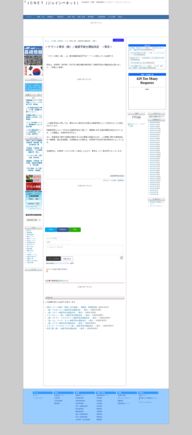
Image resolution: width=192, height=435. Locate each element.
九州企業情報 (58, 401)
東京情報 (99, 406)
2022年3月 (153, 146)
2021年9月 (153, 158)
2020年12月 (153, 176)
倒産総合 (50, 17)
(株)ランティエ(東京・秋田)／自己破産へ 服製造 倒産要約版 (72, 307)
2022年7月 (153, 138)
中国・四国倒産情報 (81, 417)
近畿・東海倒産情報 (81, 414)
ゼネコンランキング (124, 398)
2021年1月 (153, 174)
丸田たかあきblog (32, 260)
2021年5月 (153, 166)
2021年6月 (153, 164)
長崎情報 (99, 417)
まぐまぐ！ (38, 208)
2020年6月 (153, 188)
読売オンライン (31, 240)
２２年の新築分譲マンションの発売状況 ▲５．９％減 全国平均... (34, 132)
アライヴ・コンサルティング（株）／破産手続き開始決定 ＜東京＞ (74, 326)
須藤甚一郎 (30, 258)
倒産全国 (60, 17)
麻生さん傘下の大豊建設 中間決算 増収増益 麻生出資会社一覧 (35, 142)
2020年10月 (153, 180)
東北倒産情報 (79, 403)
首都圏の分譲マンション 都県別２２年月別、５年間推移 (35, 117)
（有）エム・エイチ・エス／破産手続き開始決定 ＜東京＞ (71, 320)
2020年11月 (153, 178)
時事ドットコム (31, 238)
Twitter (51, 229)
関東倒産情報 (79, 411)
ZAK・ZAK (30, 246)
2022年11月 (153, 130)
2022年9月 (153, 134)
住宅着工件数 (122, 395)
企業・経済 (71, 17)
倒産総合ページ (80, 395)
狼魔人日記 (30, 250)
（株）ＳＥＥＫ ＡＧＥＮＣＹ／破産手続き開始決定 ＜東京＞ (72, 318)
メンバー (29, 252)
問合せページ (143, 395)
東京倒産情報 (79, 409)
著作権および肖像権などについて (148, 398)
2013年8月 (153, 190)
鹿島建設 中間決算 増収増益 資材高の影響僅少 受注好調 (34, 163)
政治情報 (99, 398)
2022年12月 (153, 128)
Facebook (62, 229)
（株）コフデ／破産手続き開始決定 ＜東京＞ (65, 323)
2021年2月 (153, 172)
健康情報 (120, 401)
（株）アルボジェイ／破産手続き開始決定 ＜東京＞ (68, 310)
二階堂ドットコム (32, 254)
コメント (118, 40)
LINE (74, 229)
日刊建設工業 (31, 242)
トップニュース (38, 398)
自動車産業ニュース (124, 403)
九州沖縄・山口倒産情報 (82, 419)
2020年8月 (153, 184)
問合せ (120, 17)
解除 (37, 199)
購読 (31, 199)
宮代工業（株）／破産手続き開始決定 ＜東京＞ (66, 328)
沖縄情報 (99, 411)
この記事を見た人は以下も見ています (60, 302)
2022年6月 (153, 140)
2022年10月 (153, 132)
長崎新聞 (29, 232)
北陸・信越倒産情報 (81, 406)
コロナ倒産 (111, 17)
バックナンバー (32, 206)
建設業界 (57, 403)
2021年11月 (153, 154)
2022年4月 (153, 144)
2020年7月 (153, 186)
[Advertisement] (96, 29)
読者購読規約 (31, 203)
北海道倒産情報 (80, 401)
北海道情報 (101, 17)
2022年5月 (153, 142)
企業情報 (57, 398)
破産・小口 (40, 17)
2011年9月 (153, 192)
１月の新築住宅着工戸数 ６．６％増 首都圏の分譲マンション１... (35, 110)
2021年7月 (153, 162)
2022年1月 (153, 150)
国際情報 (99, 419)
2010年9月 (153, 194)
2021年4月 (153, 168)
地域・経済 (81, 17)
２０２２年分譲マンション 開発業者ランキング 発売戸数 (34, 124)
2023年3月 (153, 122)
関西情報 (99, 409)
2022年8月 (153, 136)
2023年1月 (153, 126)
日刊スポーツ (31, 244)
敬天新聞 (29, 248)
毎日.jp (29, 230)
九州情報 (99, 403)
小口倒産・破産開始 (57, 41)
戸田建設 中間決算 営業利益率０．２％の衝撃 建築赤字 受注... (34, 150)
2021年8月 (153, 160)
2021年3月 (153, 170)
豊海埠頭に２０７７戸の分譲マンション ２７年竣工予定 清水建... (34, 102)
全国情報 (99, 401)
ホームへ (36, 395)
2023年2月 (153, 124)
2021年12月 (153, 152)
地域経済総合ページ (103, 395)
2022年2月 (153, 148)
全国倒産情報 (79, 398)
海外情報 (91, 17)
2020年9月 (153, 182)
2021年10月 (153, 156)
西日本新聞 (30, 234)
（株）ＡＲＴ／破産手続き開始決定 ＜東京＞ (65, 312)
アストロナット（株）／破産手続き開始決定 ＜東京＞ (69, 315)
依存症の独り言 (31, 256)
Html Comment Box (61, 263)
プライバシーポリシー (156, 206)
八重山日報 (30, 262)
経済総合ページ (59, 395)
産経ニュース (31, 236)
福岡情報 (99, 414)
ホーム (29, 17)
